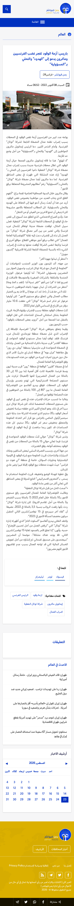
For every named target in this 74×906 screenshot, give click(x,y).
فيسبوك (60, 576)
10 (28, 788)
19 (28, 793)
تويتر (50, 576)
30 (14, 799)
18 (36, 793)
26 (43, 799)
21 (14, 793)
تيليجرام (40, 576)
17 (43, 793)
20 (21, 793)
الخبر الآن (67, 882)
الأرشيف (40, 849)
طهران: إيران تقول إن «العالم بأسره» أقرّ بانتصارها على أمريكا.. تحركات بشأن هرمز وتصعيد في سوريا (40, 705)
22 (7, 793)
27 (36, 799)
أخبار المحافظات (59, 849)
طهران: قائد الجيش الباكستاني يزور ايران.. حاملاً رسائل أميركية (40, 677)
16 (50, 793)
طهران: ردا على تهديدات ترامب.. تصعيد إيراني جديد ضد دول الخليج (39, 691)
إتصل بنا (67, 865)
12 (14, 788)
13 (7, 788)
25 (50, 799)
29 (21, 799)
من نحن (56, 865)
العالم (62, 34)
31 (7, 799)
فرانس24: (47, 74)
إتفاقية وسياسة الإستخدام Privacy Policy (28, 865)
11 (21, 788)
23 (64, 799)
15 (57, 793)
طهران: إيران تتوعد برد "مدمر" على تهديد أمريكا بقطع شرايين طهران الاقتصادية (40, 720)
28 (29, 799)
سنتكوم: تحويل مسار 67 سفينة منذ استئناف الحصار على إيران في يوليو (39, 734)
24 (57, 799)
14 (64, 793)
